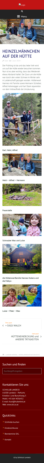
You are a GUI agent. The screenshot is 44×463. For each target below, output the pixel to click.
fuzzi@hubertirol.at (17, 401)
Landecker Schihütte (11, 355)
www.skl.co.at (12, 404)
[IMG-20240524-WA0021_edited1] (22, 31)
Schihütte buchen (12, 422)
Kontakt (8, 439)
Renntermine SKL (12, 434)
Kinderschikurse (11, 428)
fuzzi (6, 61)
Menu (23, 16)
